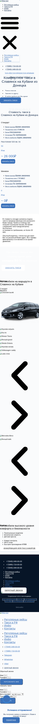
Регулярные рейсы (11, 5)
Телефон (3, 677)
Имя (2, 675)
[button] (10, 33)
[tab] (19, 289)
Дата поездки (5, 694)
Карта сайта (19, 607)
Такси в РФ (8, 7)
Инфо (6, 8)
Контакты (7, 10)
